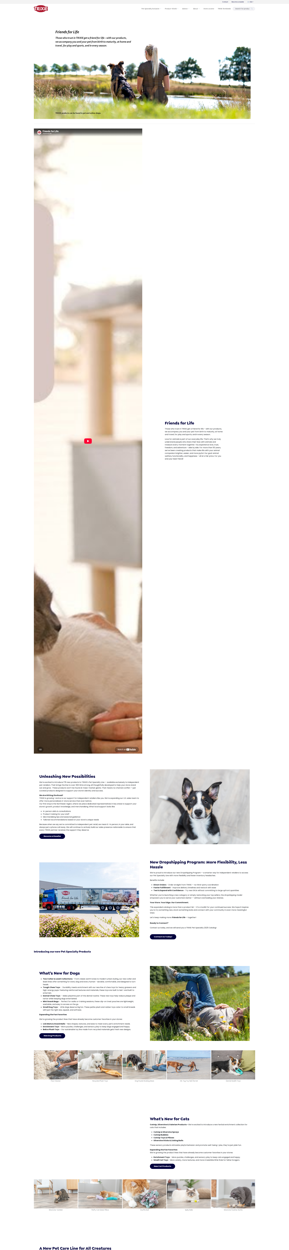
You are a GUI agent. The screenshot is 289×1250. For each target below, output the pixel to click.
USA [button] (251, 2)
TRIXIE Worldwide (224, 9)
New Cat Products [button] (162, 1166)
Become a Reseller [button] (52, 836)
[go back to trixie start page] (41, 8)
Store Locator (209, 9)
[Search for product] (251, 9)
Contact (225, 2)
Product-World (171, 9)
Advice (185, 9)
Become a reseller (238, 2)
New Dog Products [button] (52, 1035)
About (195, 9)
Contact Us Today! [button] (163, 936)
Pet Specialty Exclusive (150, 9)
